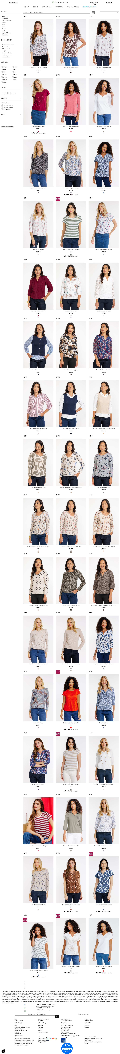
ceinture (115, 1001)
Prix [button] (2, 114)
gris (41, 998)
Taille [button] (3, 88)
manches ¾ (90, 994)
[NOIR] (38, 192)
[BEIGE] (103, 433)
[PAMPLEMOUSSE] (71, 131)
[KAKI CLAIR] (103, 131)
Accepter (27, 1045)
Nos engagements (66, 1027)
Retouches (87, 1024)
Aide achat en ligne (43, 1032)
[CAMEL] (71, 971)
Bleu (4, 69)
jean (87, 999)
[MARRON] (71, 72)
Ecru (4, 72)
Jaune (4, 74)
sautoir (108, 1001)
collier (95, 1001)
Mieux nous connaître (67, 1025)
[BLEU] (71, 192)
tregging (115, 999)
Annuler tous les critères (7, 126)
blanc (38, 998)
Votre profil (41, 1022)
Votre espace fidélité (66, 1020)
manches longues (8, 107)
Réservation (87, 1022)
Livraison (40, 1029)
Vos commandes (42, 1024)
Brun (15, 69)
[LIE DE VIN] (38, 131)
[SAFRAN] (38, 789)
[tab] (11, 12)
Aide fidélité (64, 1022)
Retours (40, 1030)
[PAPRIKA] (71, 727)
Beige (4, 67)
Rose (15, 77)
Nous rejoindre (65, 1030)
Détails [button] (4, 98)
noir (35, 998)
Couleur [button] (4, 62)
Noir (15, 74)
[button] (11, 12)
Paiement (40, 1027)
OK (57, 1016)
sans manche (7, 109)
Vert (15, 79)
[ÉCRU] (103, 72)
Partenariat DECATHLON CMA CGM (70, 1035)
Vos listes (40, 1025)
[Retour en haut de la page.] (114, 1052)
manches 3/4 (7, 103)
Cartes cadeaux (88, 1020)
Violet (4, 82)
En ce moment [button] (6, 40)
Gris (15, 72)
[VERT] (38, 72)
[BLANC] (38, 975)
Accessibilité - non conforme (68, 1033)
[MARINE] (38, 374)
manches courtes (8, 105)
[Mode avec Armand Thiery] (60, 1)
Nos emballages (65, 1029)
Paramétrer (10, 1045)
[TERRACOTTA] (103, 971)
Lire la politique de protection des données (12, 1040)
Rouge (5, 79)
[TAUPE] (71, 315)
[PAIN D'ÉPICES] (71, 909)
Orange (5, 77)
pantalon (15, 1001)
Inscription (40, 1020)
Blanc (15, 67)
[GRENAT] (38, 315)
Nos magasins (65, 1032)
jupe (95, 999)
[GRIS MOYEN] (103, 492)
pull (103, 999)
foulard (12, 1003)
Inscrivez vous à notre (36, 1014)
